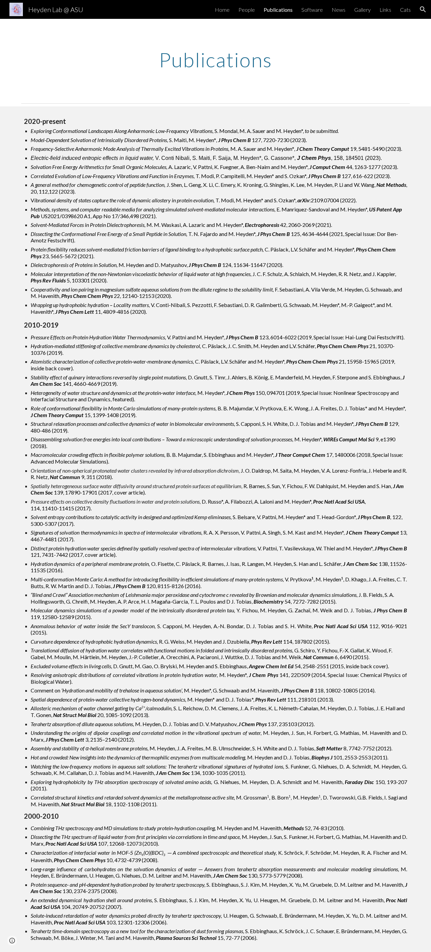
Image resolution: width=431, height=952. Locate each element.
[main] (215, 59)
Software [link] (312, 9)
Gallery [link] (362, 9)
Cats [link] (405, 9)
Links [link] (385, 9)
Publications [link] (278, 9)
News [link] (338, 9)
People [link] (246, 9)
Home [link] (222, 9)
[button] (423, 9)
